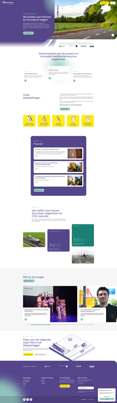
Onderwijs (24, 383)
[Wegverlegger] (7, 3)
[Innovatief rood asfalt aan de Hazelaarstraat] (58, 153)
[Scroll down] (113, 35)
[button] (113, 2)
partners (37, 24)
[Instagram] (27, 399)
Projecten (42, 379)
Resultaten (43, 383)
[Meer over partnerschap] (58, 73)
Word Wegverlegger (26, 381)
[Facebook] (24, 399)
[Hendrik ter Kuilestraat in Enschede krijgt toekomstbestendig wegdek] (58, 167)
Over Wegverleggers (26, 379)
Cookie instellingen (84, 399)
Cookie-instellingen (107, 396)
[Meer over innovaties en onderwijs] (83, 76)
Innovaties (43, 381)
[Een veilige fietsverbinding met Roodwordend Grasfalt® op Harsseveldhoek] (58, 181)
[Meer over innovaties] (34, 76)
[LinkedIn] (31, 399)
